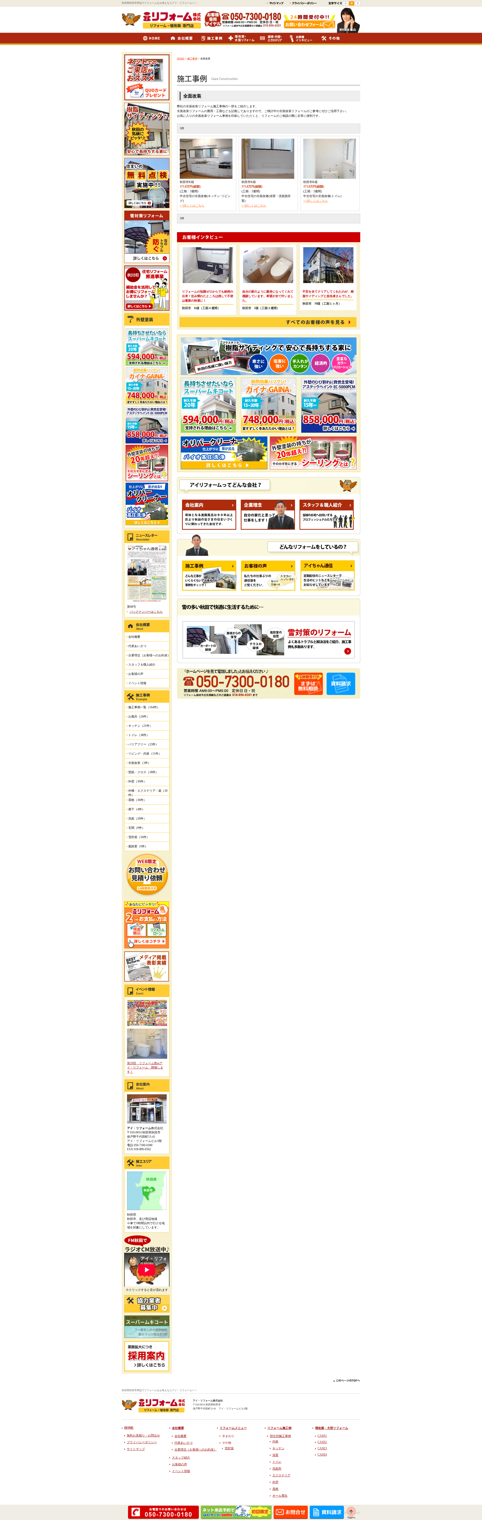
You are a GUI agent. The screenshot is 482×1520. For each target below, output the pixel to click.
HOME (180, 58)
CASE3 (322, 1448)
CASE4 (322, 1454)
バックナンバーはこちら (146, 611)
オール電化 (279, 1495)
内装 (275, 1441)
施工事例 (192, 58)
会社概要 (134, 637)
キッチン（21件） (140, 726)
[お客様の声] (269, 589)
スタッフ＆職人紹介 (141, 664)
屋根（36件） (137, 800)
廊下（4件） (136, 809)
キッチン (278, 1448)
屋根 (275, 1489)
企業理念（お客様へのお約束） (149, 655)
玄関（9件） (136, 828)
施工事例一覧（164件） (144, 707)
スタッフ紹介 (181, 1457)
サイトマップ (136, 1449)
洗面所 (276, 1468)
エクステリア (281, 1475)
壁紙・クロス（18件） (143, 772)
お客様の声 (135, 674)
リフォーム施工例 (279, 1428)
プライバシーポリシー (142, 1442)
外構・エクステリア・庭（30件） (147, 792)
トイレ (276, 1462)
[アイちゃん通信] (327, 589)
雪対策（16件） (138, 837)
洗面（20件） (137, 818)
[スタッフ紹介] (327, 528)
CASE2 (322, 1442)
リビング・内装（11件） (144, 753)
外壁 (275, 1482)
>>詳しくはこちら (192, 205)
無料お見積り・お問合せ (143, 1435)
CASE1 (322, 1436)
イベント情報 (137, 683)
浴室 (275, 1455)
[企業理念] (268, 528)
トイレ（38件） (138, 735)
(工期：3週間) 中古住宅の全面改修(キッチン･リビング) (205, 196)
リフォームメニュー (233, 1428)
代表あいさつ (137, 646)
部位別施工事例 (280, 1436)
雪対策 (229, 1448)
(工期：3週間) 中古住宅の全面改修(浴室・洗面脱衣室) (266, 196)
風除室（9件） (138, 846)
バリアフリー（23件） (143, 744)
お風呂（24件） (138, 716)
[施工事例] (209, 589)
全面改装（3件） (139, 763)
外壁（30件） (137, 781)
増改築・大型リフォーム (331, 1428)
